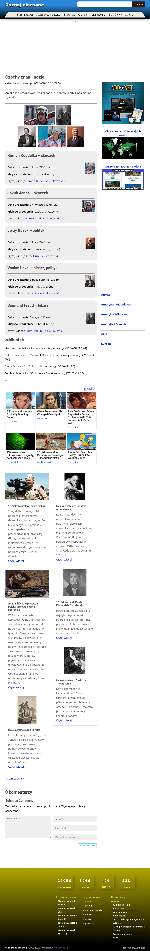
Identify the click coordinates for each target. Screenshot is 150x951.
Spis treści (25, 15)
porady (88, 905)
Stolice (69, 15)
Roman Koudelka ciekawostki (45, 181)
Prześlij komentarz (87, 845)
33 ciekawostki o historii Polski (121, 907)
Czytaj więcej (16, 561)
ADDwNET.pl (61, 947)
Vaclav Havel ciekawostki (42, 293)
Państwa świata (48, 15)
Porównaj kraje (121, 15)
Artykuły (98, 15)
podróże (89, 923)
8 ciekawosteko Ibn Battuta (24, 729)
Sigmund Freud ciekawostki (44, 331)
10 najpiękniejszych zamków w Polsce (129, 928)
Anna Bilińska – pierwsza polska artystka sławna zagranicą (23, 606)
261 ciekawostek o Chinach (67, 925)
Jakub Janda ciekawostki (42, 218)
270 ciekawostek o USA (67, 910)
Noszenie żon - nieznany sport (120, 914)
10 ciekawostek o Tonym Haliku (27, 506)
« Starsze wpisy (14, 778)
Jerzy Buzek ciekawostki (42, 256)
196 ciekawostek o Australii (67, 932)
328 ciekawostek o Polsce (67, 903)
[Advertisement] (75, 44)
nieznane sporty (93, 910)
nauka (88, 919)
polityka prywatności (133, 947)
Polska (88, 914)
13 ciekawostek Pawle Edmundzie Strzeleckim (70, 604)
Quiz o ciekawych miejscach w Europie (129, 921)
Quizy (82, 15)
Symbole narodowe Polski (123, 936)
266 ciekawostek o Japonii (67, 917)
